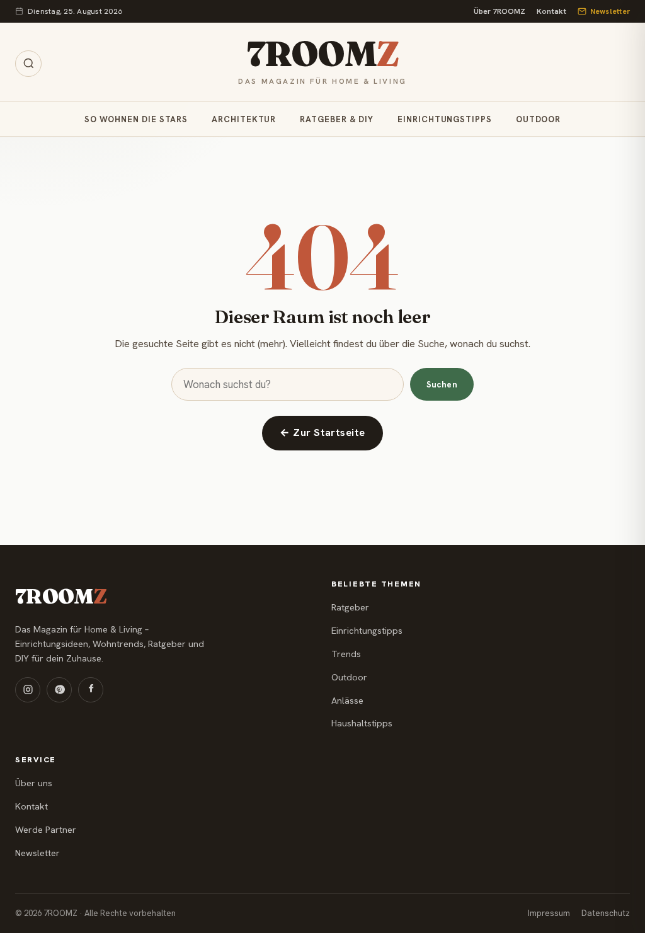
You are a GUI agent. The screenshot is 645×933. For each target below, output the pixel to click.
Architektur (244, 119)
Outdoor (538, 119)
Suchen (441, 384)
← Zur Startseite (322, 432)
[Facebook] (90, 689)
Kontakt (551, 11)
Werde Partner (45, 829)
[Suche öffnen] (28, 63)
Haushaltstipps (361, 723)
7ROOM (322, 54)
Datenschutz (605, 913)
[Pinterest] (59, 689)
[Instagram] (27, 689)
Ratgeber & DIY (337, 119)
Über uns (33, 783)
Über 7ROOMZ (499, 11)
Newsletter (610, 11)
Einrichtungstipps (444, 119)
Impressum (549, 913)
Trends (346, 654)
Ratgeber (350, 607)
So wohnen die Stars (136, 119)
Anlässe (347, 700)
